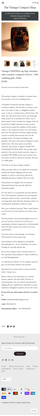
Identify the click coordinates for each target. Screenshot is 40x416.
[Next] (38, 64)
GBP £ (5, 379)
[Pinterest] (12, 360)
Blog (28, 366)
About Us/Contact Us (16, 366)
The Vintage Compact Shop (20, 7)
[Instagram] (9, 360)
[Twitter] (3, 360)
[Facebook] (6, 360)
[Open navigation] (2, 2)
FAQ (3, 371)
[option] (8, 63)
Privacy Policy (18, 369)
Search (3, 366)
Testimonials (30, 369)
